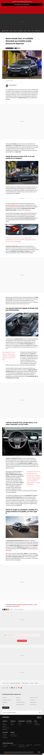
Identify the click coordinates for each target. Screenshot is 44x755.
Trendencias (5, 734)
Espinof (19, 724)
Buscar (40, 713)
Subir (38, 717)
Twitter (15, 48)
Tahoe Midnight (33, 702)
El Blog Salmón (12, 734)
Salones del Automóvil (7, 700)
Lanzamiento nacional (20, 702)
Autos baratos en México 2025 (15, 683)
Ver (22, 640)
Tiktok (21, 688)
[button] (13, 85)
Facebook (14, 48)
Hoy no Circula (6, 30)
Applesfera (4, 726)
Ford (32, 30)
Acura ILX (28, 210)
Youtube (12, 688)
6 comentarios (9, 48)
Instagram (14, 688)
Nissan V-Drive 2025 (25, 683)
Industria (18, 697)
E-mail (19, 48)
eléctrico (15, 30)
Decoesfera (4, 735)
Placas (11, 30)
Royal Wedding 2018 (20, 704)
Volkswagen (20, 30)
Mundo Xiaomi (5, 729)
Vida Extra (12, 724)
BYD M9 (31, 683)
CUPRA (29, 30)
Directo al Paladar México (29, 745)
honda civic (21, 609)
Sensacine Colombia (21, 746)
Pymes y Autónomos (13, 735)
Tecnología (32, 700)
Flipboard (17, 48)
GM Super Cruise (33, 704)
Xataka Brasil (5, 746)
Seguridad (18, 700)
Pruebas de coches (33, 697)
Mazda (25, 30)
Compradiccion (5, 737)
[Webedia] (5, 717)
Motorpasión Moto (37, 724)
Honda (16, 609)
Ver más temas (6, 707)
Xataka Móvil (5, 724)
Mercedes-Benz (37, 30)
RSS (16, 688)
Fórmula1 (4, 697)
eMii (3, 704)
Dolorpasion (5, 702)
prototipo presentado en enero (12, 205)
